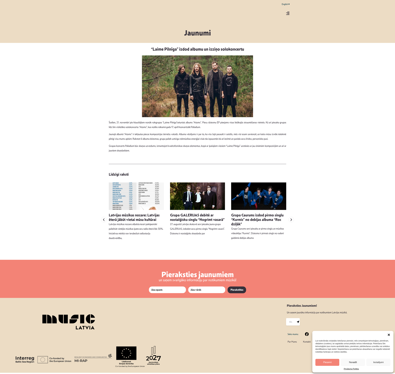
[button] (388, 334)
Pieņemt (327, 362)
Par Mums (292, 341)
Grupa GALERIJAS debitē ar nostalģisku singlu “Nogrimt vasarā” (197, 217)
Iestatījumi (378, 362)
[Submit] (298, 322)
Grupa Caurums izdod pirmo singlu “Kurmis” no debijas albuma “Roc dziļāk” (257, 219)
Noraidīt (353, 362)
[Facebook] (307, 334)
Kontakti (307, 341)
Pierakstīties (237, 289)
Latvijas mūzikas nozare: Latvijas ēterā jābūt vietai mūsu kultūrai (134, 217)
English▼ (286, 4)
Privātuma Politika (351, 369)
